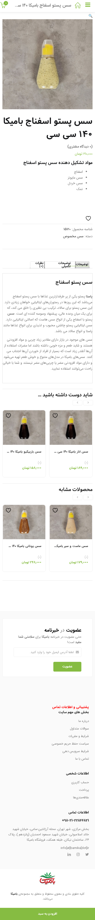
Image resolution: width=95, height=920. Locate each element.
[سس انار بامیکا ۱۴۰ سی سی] (71, 413)
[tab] (82, 264)
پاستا (89, 296)
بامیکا (14, 894)
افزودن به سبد (47, 913)
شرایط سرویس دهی (75, 751)
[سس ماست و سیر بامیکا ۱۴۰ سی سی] (71, 507)
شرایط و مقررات (78, 736)
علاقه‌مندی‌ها (81, 797)
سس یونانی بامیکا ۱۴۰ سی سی (20, 546)
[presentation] (88, 402)
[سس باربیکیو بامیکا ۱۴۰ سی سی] (24, 413)
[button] (90, 16)
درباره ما (83, 721)
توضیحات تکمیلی (64, 265)
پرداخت (84, 789)
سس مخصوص (73, 236)
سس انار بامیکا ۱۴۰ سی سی (70, 451)
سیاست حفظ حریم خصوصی (70, 743)
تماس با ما (82, 758)
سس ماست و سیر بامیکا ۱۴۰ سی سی (63, 546)
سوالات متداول (79, 728)
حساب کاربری (80, 782)
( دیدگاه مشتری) (80, 146)
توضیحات (82, 264)
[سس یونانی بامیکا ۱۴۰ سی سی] (24, 507)
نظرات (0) (39, 265)
